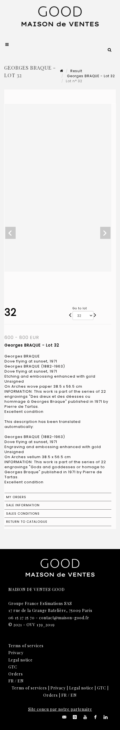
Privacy (15, 652)
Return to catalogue (26, 521)
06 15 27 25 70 (21, 617)
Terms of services (26, 645)
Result (76, 71)
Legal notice (20, 660)
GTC (12, 667)
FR (11, 681)
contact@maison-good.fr (64, 617)
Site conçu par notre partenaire (60, 709)
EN (21, 681)
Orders (15, 674)
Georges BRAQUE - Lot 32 (90, 76)
